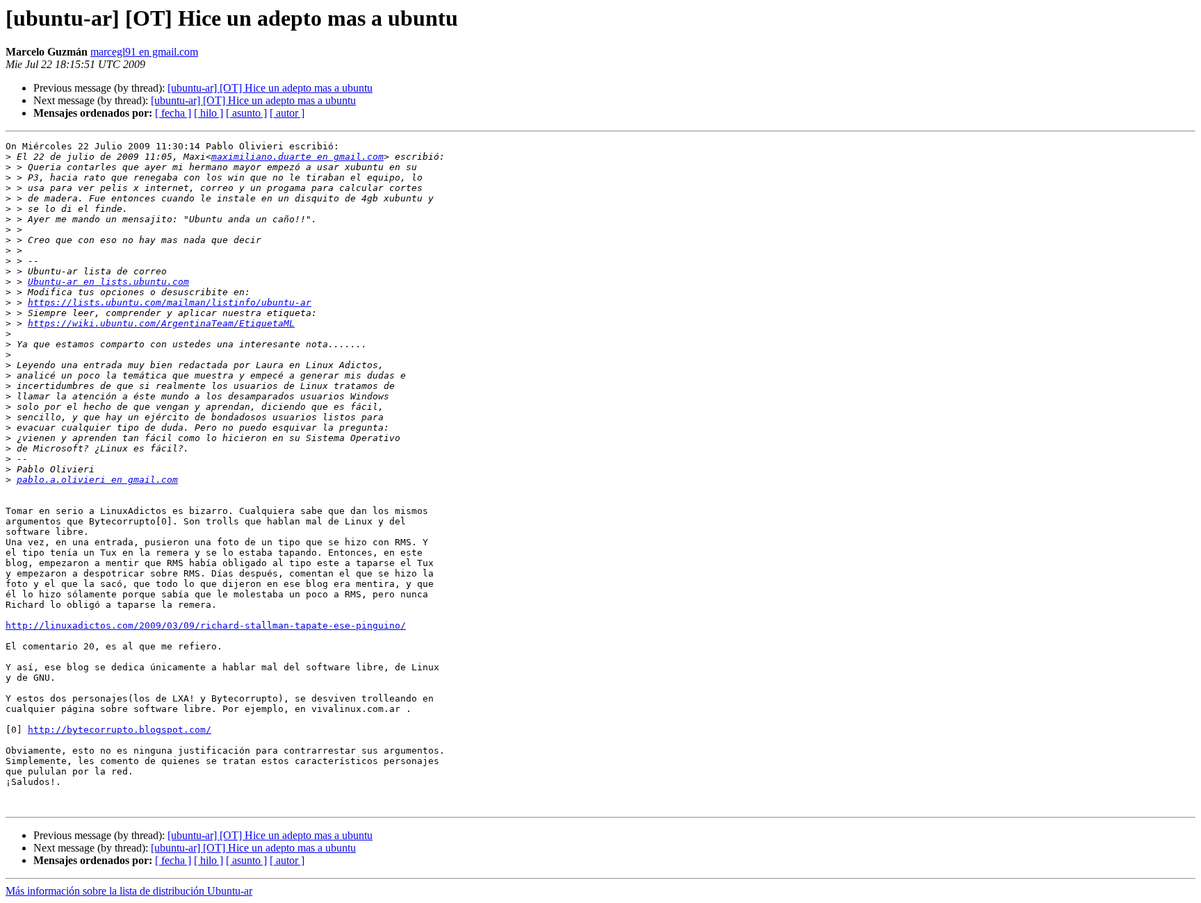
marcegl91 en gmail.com (144, 52)
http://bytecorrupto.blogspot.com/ (119, 729)
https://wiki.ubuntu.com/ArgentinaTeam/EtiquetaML (161, 323)
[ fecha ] (173, 113)
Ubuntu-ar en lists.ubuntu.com (108, 281)
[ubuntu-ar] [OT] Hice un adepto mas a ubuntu (270, 88)
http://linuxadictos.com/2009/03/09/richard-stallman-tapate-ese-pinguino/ (206, 625)
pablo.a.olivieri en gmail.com (97, 479)
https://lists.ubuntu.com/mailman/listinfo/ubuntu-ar (169, 302)
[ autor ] (287, 113)
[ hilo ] (208, 113)
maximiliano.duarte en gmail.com (297, 156)
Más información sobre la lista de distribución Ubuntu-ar (129, 891)
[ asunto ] (246, 113)
